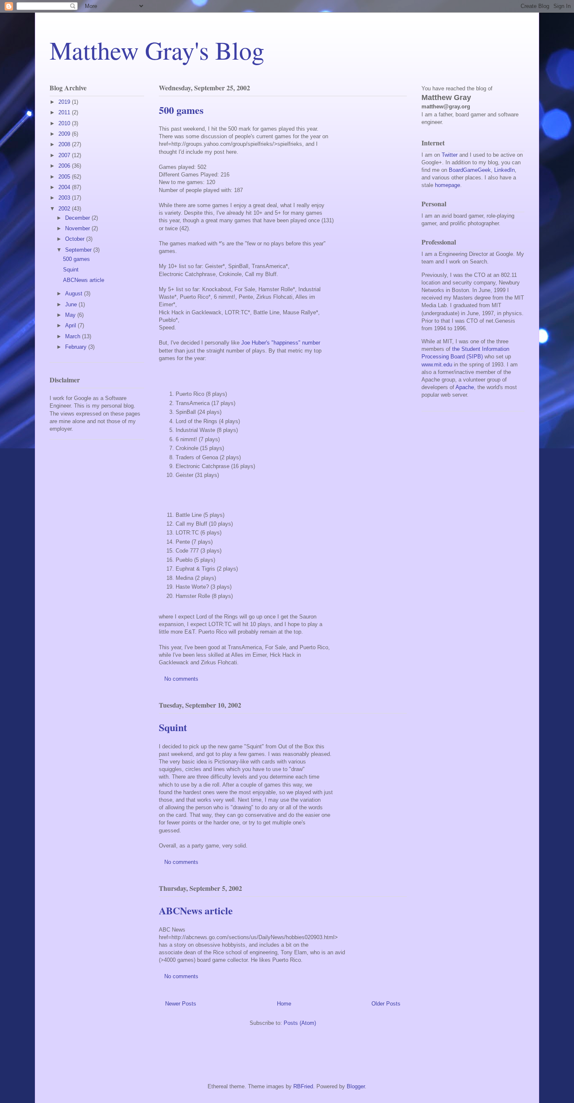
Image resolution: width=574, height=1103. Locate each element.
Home (284, 1003)
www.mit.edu (436, 364)
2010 (65, 123)
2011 (65, 112)
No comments (182, 679)
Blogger (356, 1086)
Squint (173, 727)
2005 (65, 177)
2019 (65, 102)
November (78, 228)
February (76, 347)
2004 (65, 187)
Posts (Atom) (300, 1023)
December (78, 218)
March (73, 336)
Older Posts (385, 1003)
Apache (465, 387)
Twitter (450, 155)
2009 (65, 134)
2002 (65, 208)
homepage (447, 185)
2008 (65, 144)
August (74, 293)
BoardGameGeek (470, 170)
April (71, 325)
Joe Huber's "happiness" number (280, 343)
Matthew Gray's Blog (157, 50)
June (72, 304)
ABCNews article (196, 910)
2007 (65, 155)
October (75, 239)
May (71, 315)
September (79, 250)
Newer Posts (180, 1003)
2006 (65, 166)
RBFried (303, 1086)
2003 (65, 198)
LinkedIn (504, 170)
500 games (181, 110)
